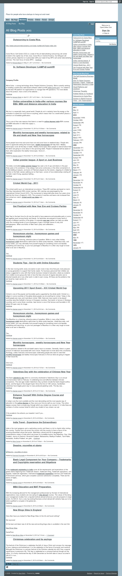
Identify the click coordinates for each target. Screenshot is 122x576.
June (74, 130)
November (76, 117)
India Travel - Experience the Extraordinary (35, 422)
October (76, 120)
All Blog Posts (11, 23)
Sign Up (85, 1)
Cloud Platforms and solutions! (80, 88)
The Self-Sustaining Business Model (83, 77)
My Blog (21, 23)
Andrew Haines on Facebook (83, 93)
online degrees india (51, 121)
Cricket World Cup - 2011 (25, 183)
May (74, 110)
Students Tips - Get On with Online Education (36, 262)
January (76, 142)
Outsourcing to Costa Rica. (27, 39)
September (77, 122)
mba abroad (43, 495)
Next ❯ (15, 564)
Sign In (91, 1)
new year (46, 220)
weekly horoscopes (43, 144)
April (74, 112)
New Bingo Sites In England (27, 509)
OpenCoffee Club (44, 8)
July (74, 127)
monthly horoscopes (13, 354)
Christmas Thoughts (80, 91)
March (75, 137)
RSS (7, 567)
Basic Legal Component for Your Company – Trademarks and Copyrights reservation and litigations (42, 461)
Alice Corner (17, 441)
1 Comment (50, 535)
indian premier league (29, 166)
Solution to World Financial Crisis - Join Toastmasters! (82, 99)
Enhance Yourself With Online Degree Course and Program (38, 396)
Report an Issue (99, 573)
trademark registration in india (21, 469)
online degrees (22, 403)
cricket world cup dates (30, 197)
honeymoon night (12, 241)
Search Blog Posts (29, 36)
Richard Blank (17, 63)
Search (120, 1)
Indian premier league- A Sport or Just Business (37, 159)
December (76, 147)
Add (92, 24)
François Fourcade (19, 455)
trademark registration (45, 473)
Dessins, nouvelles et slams (27, 445)
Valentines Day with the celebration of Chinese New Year (42, 371)
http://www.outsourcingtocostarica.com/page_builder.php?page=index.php (31, 45)
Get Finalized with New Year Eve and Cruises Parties (39, 206)
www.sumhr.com (53, 87)
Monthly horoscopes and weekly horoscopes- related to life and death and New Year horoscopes (41, 134)
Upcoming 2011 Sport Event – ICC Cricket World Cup (40, 287)
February (76, 140)
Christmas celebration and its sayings (32, 539)
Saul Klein (22, 573)
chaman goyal (17, 128)
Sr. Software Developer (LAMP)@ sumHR (34, 66)
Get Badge (112, 44)
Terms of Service (111, 573)
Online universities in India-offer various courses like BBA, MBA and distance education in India (40, 102)
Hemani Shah (17, 97)
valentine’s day (18, 378)
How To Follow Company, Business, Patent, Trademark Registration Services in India (83, 82)
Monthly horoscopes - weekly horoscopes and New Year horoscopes (41, 344)
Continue (38, 60)
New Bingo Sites (11, 528)
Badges (89, 573)
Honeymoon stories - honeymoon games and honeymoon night (36, 235)
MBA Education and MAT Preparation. (32, 486)
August (75, 125)
